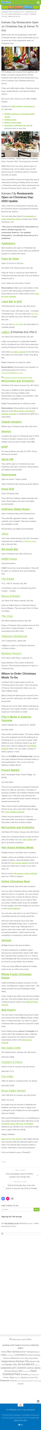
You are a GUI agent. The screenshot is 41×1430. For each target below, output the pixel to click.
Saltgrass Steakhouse (14, 636)
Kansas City (22, 1361)
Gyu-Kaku (7, 1076)
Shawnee (4, 1380)
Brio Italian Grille (11, 1047)
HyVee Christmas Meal (15, 881)
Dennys (6, 431)
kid (23, 1364)
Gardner (6, 1358)
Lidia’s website (19, 352)
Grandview (33, 1358)
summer (20, 1384)
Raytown (24, 1377)
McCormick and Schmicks (17, 380)
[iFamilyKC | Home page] (7, 2)
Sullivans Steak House (15, 509)
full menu (35, 314)
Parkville (24, 1374)
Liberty (37, 1368)
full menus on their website (25, 873)
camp (3, 1354)
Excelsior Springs (33, 1355)
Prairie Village (8, 1377)
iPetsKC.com (15, 1410)
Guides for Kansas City (12, 12)
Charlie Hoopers (11, 421)
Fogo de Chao (10, 258)
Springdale (23, 1380)
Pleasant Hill (35, 1374)
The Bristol (7, 578)
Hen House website (19, 863)
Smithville (13, 1381)
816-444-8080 (17, 324)
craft (8, 1355)
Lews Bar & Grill (11, 301)
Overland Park (11, 1374)
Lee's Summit (18, 1367)
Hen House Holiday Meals (17, 847)
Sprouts (6, 940)
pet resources (29, 1410)
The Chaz (7, 616)
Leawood (5, 1367)
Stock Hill (7, 459)
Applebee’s (8, 243)
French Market (10, 770)
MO (21, 1371)
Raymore (17, 1377)
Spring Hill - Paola (32, 1381)
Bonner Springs (26, 1352)
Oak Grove (26, 1371)
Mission (15, 1371)
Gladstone (15, 1358)
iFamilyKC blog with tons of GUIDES (17, 1124)
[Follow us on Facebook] (19, 1425)
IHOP (4, 446)
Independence (8, 1361)
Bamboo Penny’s (11, 653)
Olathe (33, 1371)
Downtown (20, 1355)
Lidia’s (5, 332)
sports (19, 1381)
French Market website (14, 812)
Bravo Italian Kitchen (13, 1090)
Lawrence (37, 1364)
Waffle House (9, 558)
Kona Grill (7, 488)
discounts (12, 1355)
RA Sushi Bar (9, 549)
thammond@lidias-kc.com (12, 373)
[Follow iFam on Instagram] (22, 1425)
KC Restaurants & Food (16, 14)
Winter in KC (14, 16)
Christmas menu (29, 541)
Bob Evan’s (8, 1009)
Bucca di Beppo (10, 595)
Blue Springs (13, 1351)
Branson (37, 1352)
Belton (4, 1352)
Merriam (7, 1371)
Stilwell (39, 1380)
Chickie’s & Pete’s (11, 1062)
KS (32, 1364)
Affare (4, 533)
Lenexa (29, 1368)
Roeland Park (33, 1377)
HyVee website (13, 909)
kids (28, 1364)
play (29, 1374)
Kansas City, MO (13, 1364)
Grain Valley (24, 1358)
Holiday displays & (12, 114)
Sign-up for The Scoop (11, 1139)
